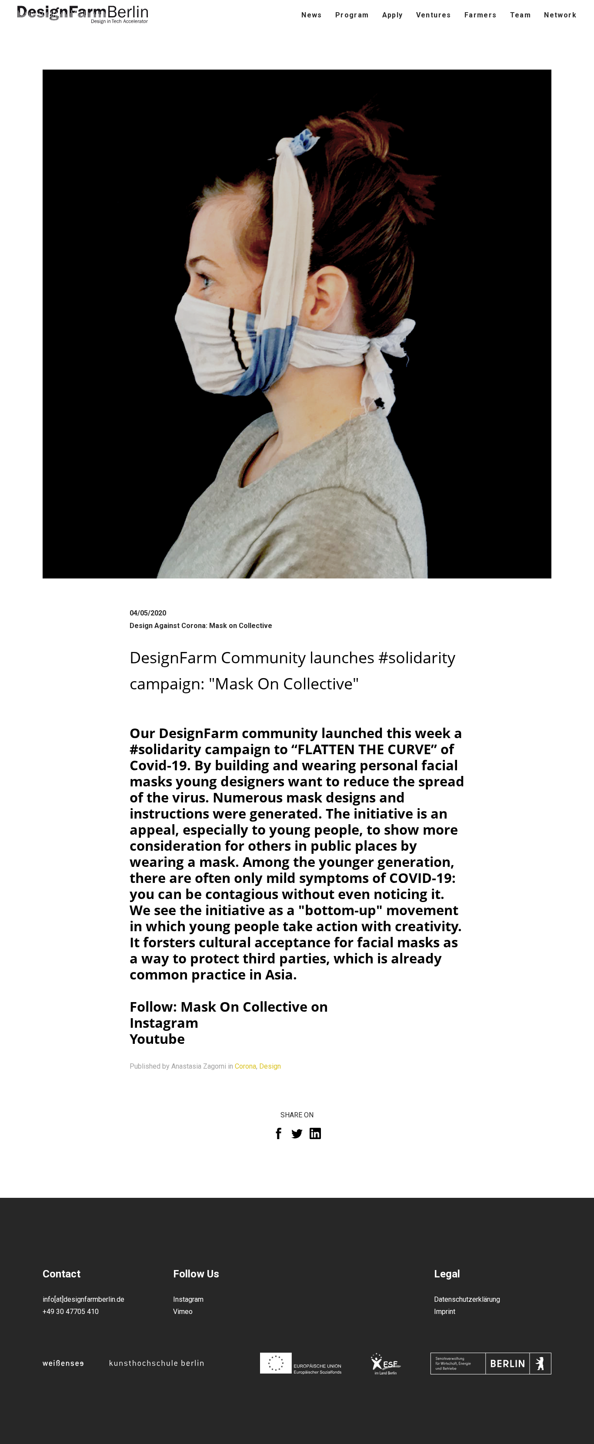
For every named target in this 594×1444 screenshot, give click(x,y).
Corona (245, 1066)
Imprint (444, 1311)
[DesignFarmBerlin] (82, 15)
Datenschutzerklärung (467, 1299)
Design (270, 1066)
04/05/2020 (148, 613)
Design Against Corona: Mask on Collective (201, 626)
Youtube (157, 1039)
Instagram (164, 1022)
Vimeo (183, 1311)
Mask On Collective (243, 1006)
